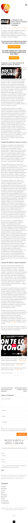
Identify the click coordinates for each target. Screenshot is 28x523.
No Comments (24, 27)
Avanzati (3, 486)
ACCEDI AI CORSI (14, 57)
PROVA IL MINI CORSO (14, 46)
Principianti (4, 495)
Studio (3, 499)
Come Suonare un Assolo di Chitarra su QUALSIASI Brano (20, 389)
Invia (2, 470)
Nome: (3, 453)
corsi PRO (13, 322)
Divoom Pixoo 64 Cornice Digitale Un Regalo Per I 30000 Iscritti (7, 389)
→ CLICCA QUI (21, 360)
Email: (2, 459)
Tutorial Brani (4, 501)
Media (2, 493)
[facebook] (14, 516)
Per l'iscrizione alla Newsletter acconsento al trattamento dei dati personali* (13, 466)
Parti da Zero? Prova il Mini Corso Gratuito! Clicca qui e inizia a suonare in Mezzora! (14, 42)
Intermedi (14, 27)
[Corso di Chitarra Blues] (5, 12)
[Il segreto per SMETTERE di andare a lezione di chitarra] (5, 21)
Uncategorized (5, 503)
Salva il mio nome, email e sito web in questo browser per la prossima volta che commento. (13, 429)
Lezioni (18, 27)
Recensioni (4, 497)
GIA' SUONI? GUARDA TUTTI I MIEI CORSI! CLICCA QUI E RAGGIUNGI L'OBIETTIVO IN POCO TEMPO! (14, 52)
